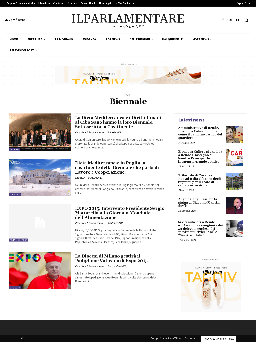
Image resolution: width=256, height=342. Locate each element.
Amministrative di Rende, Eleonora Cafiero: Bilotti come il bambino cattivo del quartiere (200, 133)
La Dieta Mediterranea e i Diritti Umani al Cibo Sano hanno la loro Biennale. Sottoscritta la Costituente (118, 122)
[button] (246, 20)
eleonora (80, 177)
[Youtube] (238, 20)
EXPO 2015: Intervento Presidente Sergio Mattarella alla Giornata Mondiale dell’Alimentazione (119, 213)
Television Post (18, 240)
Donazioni (190, 338)
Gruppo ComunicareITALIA (165, 338)
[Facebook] (223, 20)
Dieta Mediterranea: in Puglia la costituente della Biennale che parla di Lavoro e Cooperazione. (117, 168)
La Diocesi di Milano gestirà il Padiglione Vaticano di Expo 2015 (111, 258)
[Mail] (230, 20)
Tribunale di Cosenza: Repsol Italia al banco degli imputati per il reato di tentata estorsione (199, 180)
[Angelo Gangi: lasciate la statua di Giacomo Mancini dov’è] (234, 205)
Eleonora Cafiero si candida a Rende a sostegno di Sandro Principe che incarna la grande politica (200, 157)
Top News (15, 194)
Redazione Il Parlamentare (89, 132)
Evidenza (15, 149)
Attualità (15, 287)
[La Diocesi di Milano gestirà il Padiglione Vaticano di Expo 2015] (40, 270)
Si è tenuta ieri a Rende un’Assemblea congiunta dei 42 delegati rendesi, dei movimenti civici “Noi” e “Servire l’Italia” (200, 228)
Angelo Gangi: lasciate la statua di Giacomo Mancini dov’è (199, 202)
